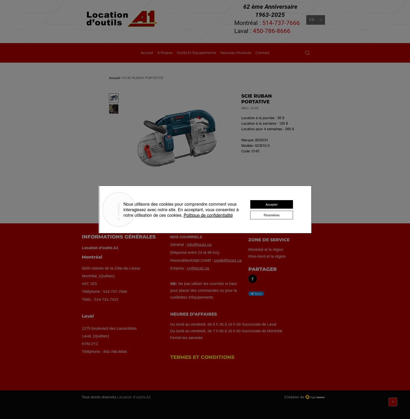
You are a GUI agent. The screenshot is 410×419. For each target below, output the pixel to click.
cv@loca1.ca (198, 268)
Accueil (114, 78)
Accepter (272, 204)
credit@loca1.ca (228, 260)
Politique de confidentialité (208, 215)
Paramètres (272, 215)
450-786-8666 (271, 31)
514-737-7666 (281, 22)
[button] (307, 53)
